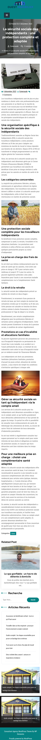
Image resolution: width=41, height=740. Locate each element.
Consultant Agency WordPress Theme (18, 731)
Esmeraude (23, 91)
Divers (6, 51)
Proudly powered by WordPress (20, 739)
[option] (20, 680)
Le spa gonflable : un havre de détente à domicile (20, 575)
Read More (19, 557)
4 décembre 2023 (10, 91)
